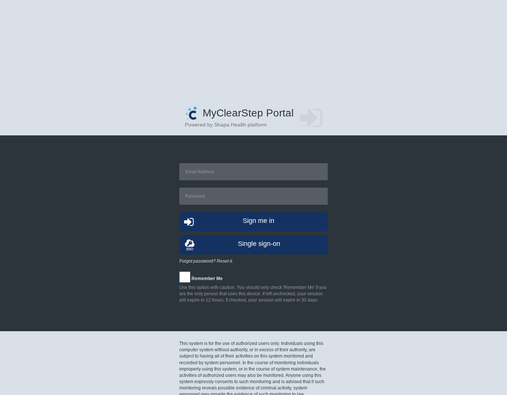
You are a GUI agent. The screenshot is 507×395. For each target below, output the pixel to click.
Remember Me (207, 278)
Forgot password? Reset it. (206, 261)
